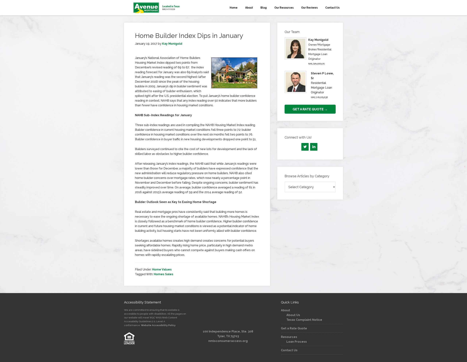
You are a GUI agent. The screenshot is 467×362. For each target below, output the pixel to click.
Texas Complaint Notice (304, 320)
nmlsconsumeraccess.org (228, 341)
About (285, 310)
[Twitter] (305, 147)
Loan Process (296, 341)
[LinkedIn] (313, 147)
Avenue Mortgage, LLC (157, 7)
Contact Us (289, 350)
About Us (293, 315)
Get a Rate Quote (294, 328)
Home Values (162, 269)
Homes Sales (163, 274)
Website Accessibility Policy (158, 325)
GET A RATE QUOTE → (310, 109)
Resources (289, 337)
